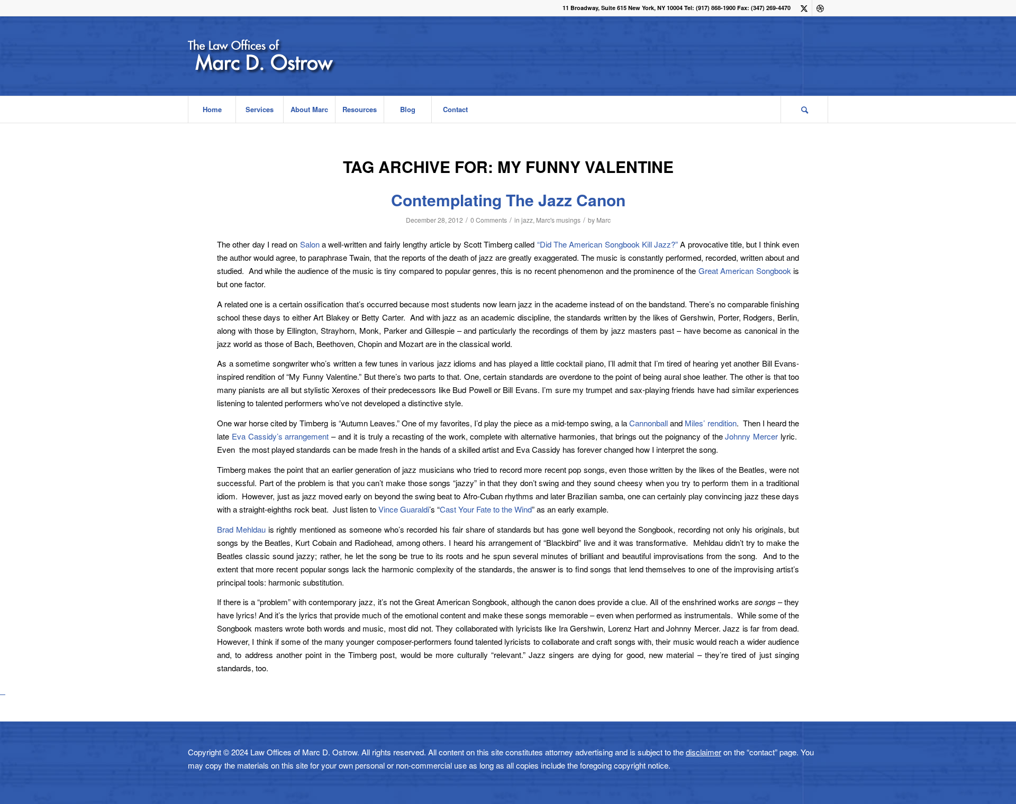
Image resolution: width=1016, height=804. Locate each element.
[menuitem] (211, 109)
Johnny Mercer (751, 436)
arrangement (307, 436)
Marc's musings (558, 219)
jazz (527, 219)
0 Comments (488, 219)
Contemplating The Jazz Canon (508, 199)
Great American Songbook (744, 270)
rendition (722, 422)
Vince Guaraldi (403, 509)
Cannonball (648, 422)
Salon (311, 244)
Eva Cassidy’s (258, 436)
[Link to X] (804, 8)
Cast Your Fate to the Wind (486, 509)
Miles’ (695, 422)
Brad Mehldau (241, 529)
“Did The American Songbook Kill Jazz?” (607, 244)
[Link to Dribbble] (820, 8)
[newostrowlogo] (290, 56)
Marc (603, 219)
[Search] (804, 109)
